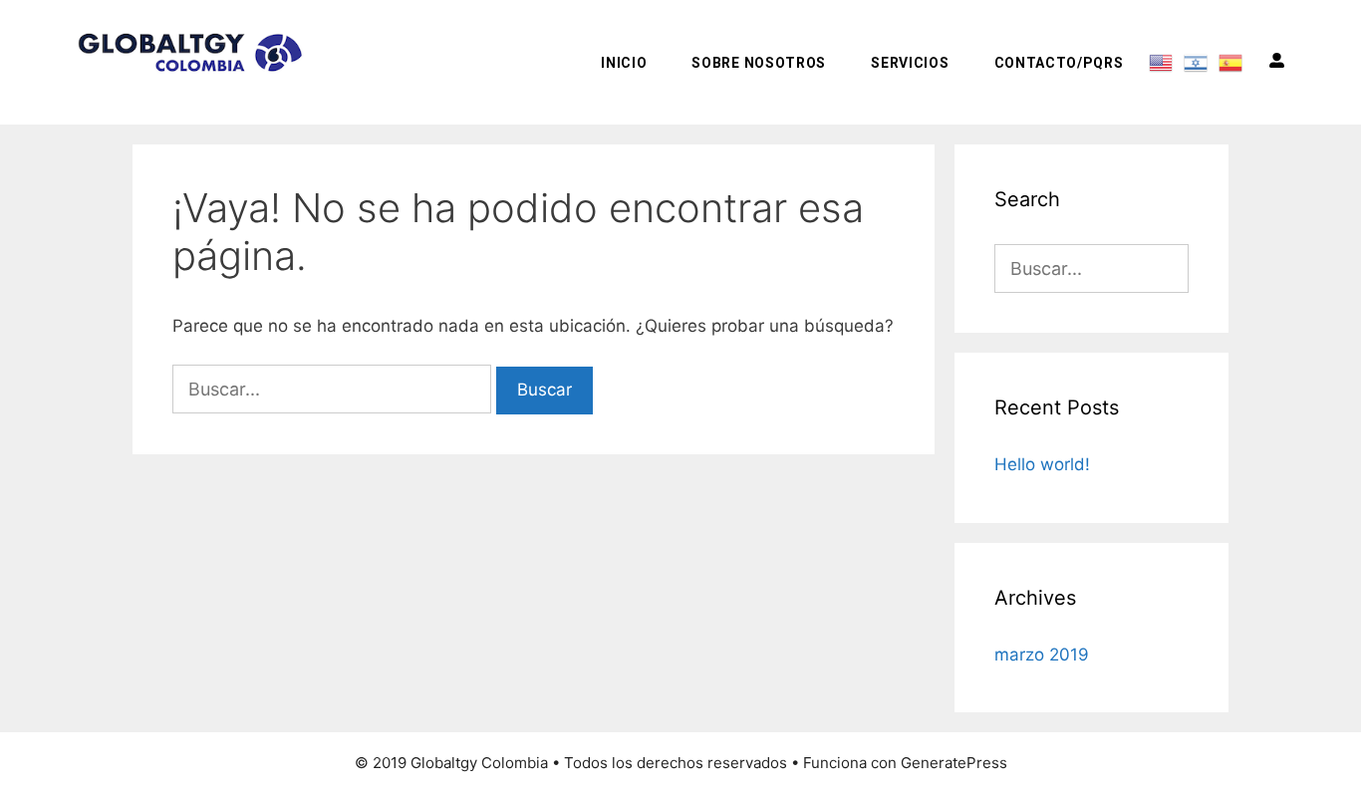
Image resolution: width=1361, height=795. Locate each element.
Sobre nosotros (758, 63)
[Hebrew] (1196, 62)
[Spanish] (1231, 62)
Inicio (624, 63)
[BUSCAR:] (334, 389)
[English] (1161, 62)
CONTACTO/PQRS (1059, 63)
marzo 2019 (1041, 654)
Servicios (910, 63)
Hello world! (1042, 464)
